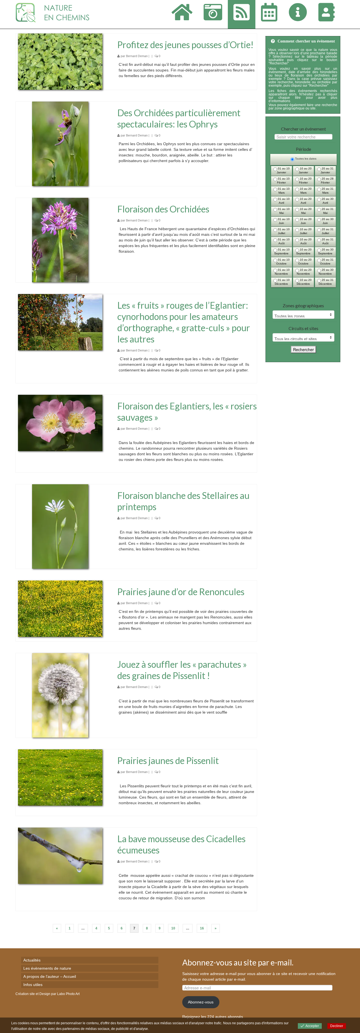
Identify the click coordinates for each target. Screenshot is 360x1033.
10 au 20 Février (305, 180)
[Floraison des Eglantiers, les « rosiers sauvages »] (60, 422)
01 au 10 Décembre (282, 281)
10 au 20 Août (305, 241)
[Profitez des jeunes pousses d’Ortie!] (60, 61)
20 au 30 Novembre (326, 271)
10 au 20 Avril (305, 200)
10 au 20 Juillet (305, 231)
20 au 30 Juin (327, 221)
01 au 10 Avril (283, 200)
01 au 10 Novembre (282, 271)
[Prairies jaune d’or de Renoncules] (60, 608)
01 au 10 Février (283, 180)
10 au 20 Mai (305, 210)
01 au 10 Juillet (283, 231)
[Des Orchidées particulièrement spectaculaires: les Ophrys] (60, 143)
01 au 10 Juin (283, 221)
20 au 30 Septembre (326, 251)
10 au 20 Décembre (304, 281)
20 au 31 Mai (327, 210)
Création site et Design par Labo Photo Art (47, 994)
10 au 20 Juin (305, 221)
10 (173, 928)
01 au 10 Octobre (283, 261)
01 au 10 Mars (283, 190)
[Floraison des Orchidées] (60, 239)
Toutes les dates (305, 158)
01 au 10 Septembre (282, 251)
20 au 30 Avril (327, 200)
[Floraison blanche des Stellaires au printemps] (60, 526)
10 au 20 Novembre (304, 271)
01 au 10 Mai (283, 210)
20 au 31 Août (327, 241)
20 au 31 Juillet (327, 231)
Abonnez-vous (200, 1002)
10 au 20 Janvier (305, 170)
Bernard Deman (137, 56)
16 (202, 928)
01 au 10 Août (283, 241)
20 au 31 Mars (327, 190)
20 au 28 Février (327, 180)
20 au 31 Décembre (326, 281)
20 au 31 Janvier (327, 170)
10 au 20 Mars (305, 190)
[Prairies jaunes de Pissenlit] (60, 777)
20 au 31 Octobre (327, 261)
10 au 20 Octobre (305, 261)
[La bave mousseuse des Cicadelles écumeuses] (60, 855)
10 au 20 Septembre (304, 251)
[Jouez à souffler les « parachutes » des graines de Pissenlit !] (60, 695)
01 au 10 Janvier (283, 170)
